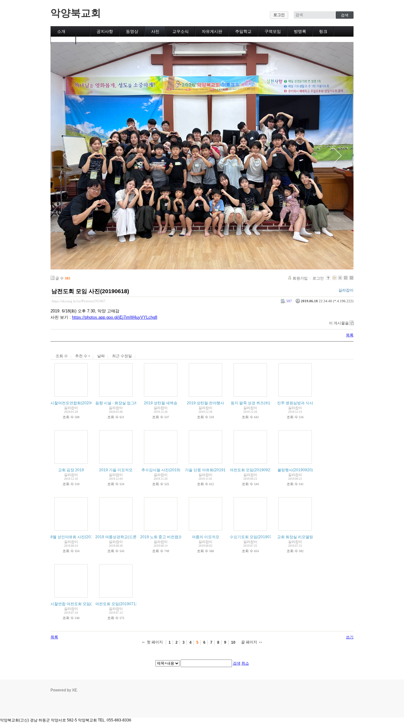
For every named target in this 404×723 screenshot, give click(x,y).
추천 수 (81, 356)
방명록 (300, 31)
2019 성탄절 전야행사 (205, 403)
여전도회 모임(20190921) (252, 470)
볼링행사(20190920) (295, 470)
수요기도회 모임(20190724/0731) (258, 537)
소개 (61, 31)
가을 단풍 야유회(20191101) (209, 470)
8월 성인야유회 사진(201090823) (78, 537)
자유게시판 (212, 31)
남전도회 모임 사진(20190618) (90, 291)
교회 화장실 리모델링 (295, 537)
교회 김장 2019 (71, 470)
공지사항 (105, 31)
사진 (155, 31)
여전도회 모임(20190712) (117, 604)
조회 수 (62, 356)
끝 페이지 (249, 642)
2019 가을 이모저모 (116, 470)
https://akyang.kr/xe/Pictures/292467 (78, 301)
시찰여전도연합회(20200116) (75, 403)
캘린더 (63, 39)
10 (233, 642)
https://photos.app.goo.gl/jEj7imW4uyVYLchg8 (114, 317)
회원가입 (300, 278)
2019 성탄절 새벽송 (160, 403)
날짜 (101, 356)
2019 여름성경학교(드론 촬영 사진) (125, 537)
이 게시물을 (339, 323)
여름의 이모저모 (205, 537)
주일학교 (243, 31)
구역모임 (272, 31)
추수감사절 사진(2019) (160, 470)
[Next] (338, 155)
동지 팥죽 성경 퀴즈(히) (250, 403)
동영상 (132, 31)
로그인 (279, 15)
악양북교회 (75, 13)
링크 (323, 31)
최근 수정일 (122, 356)
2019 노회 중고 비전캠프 (161, 537)
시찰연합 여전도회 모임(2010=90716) (82, 604)
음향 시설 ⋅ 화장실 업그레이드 (120, 403)
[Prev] (66, 155)
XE (74, 690)
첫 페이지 (155, 642)
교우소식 (180, 31)
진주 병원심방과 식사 (295, 403)
